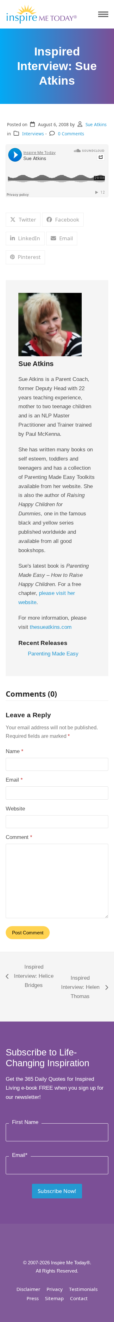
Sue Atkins (96, 124)
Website (15, 809)
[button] (103, 14)
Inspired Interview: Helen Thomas (79, 988)
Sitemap (54, 1298)
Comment (19, 837)
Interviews (33, 134)
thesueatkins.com (51, 627)
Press (33, 1298)
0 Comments (71, 134)
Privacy (55, 1289)
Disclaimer (28, 1289)
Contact (79, 1298)
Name (14, 751)
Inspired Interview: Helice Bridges (30, 977)
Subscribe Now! (57, 1191)
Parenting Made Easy (53, 654)
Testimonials (83, 1289)
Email (14, 780)
